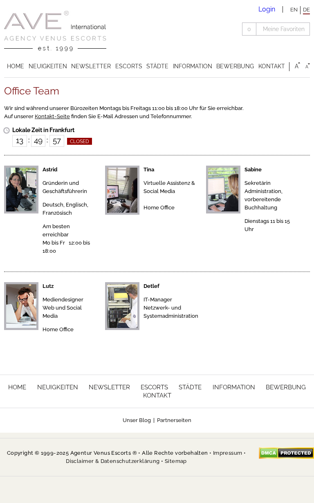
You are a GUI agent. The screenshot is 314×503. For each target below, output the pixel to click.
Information (192, 66)
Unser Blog (137, 420)
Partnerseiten (174, 420)
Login (266, 9)
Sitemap (176, 461)
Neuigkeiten (48, 66)
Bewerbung (235, 66)
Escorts (128, 66)
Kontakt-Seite (52, 116)
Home (15, 66)
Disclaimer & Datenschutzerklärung (112, 461)
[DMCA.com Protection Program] (286, 453)
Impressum (227, 453)
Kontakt (271, 66)
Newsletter (91, 66)
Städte (157, 66)
